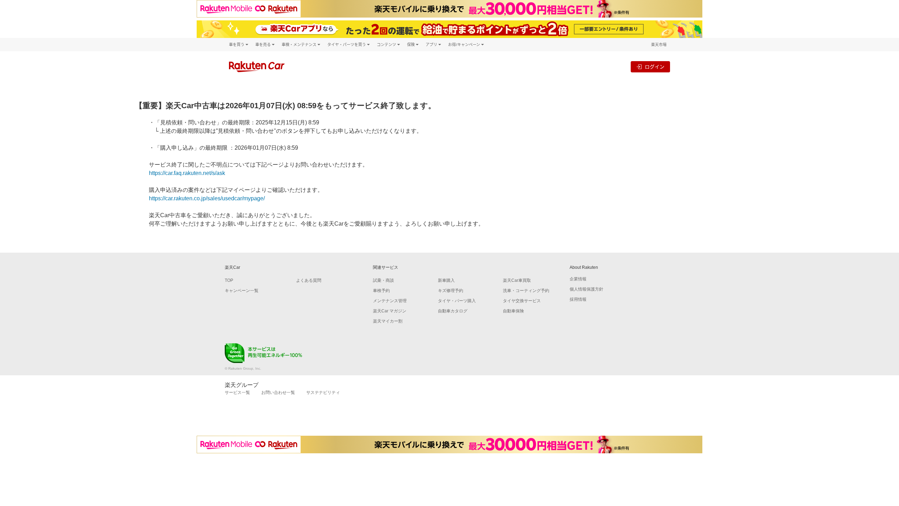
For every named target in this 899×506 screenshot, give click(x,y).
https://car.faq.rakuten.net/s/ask (187, 173)
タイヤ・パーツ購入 (457, 300)
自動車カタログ (452, 311)
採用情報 (578, 299)
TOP (229, 280)
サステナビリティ (323, 392)
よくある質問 (308, 280)
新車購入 (446, 280)
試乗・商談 (383, 280)
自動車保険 (513, 311)
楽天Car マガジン (389, 311)
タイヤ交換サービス (522, 300)
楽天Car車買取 (517, 280)
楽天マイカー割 (387, 321)
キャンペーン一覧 (241, 290)
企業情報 (578, 279)
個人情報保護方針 (586, 289)
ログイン (654, 66)
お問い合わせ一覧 (278, 392)
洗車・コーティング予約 (526, 290)
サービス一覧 (237, 392)
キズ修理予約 (450, 290)
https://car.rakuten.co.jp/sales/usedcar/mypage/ (207, 198)
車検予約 (381, 290)
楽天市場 (659, 44)
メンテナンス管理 (390, 300)
